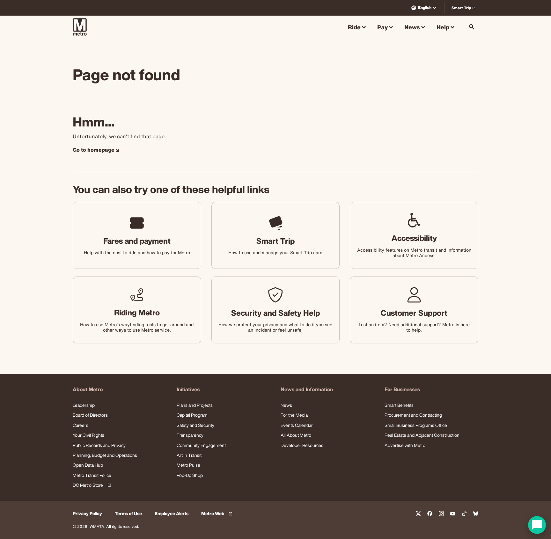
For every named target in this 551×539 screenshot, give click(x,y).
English (424, 7)
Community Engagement (201, 445)
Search (471, 26)
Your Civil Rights (88, 435)
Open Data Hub (88, 465)
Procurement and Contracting (413, 415)
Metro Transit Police (92, 475)
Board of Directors (90, 415)
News (286, 405)
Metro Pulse (188, 465)
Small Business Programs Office (416, 425)
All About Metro (296, 435)
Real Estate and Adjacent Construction (422, 435)
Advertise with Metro (405, 445)
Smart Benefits (399, 405)
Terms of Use (128, 513)
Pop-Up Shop (190, 475)
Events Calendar (297, 425)
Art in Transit (189, 455)
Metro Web (217, 513)
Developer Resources (302, 445)
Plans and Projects (195, 405)
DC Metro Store (91, 485)
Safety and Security (195, 425)
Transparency (190, 435)
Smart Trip (464, 9)
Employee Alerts (171, 513)
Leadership (84, 405)
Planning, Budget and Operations (105, 455)
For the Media (294, 415)
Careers (80, 425)
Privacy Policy (87, 513)
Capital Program (192, 415)
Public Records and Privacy (99, 445)
